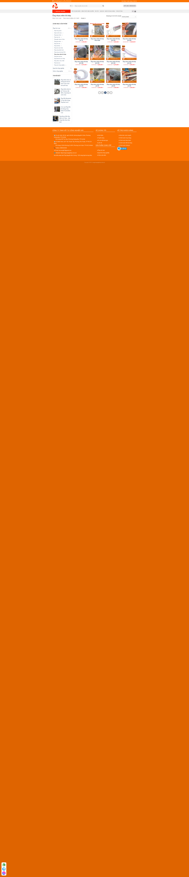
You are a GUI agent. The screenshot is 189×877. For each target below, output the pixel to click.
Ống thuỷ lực (57, 62)
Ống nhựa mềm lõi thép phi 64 (113, 85)
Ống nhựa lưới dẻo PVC (59, 52)
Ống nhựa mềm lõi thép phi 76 (81, 39)
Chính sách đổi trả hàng (126, 142)
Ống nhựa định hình (59, 50)
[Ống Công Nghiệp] (59, 6)
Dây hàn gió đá (57, 30)
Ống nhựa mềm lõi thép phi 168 (81, 62)
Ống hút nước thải (58, 47)
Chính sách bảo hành (125, 140)
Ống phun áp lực (58, 56)
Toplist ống (119, 11)
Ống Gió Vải (57, 43)
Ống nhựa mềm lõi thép (71, 18)
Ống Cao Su (57, 37)
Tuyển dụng (129, 1)
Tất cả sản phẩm (76, 11)
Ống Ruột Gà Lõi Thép (59, 58)
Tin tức (97, 11)
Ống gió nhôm (57, 41)
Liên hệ (135, 1)
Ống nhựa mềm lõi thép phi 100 (81, 85)
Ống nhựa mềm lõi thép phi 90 (97, 85)
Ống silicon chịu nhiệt (59, 60)
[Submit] (103, 6)
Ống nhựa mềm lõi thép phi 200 (129, 39)
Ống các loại (101, 150)
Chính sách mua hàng (125, 137)
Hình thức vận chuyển (87, 11)
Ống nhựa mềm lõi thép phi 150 (97, 62)
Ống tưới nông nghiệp (59, 65)
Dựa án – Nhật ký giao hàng (107, 11)
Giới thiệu (124, 1)
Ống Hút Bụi (57, 45)
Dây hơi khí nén (58, 32)
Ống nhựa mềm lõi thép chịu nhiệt (97, 39)
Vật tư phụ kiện (102, 155)
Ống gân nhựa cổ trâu (59, 39)
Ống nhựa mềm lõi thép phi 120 (113, 62)
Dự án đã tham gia (103, 140)
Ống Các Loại (56, 18)
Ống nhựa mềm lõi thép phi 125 (113, 39)
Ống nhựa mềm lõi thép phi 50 (129, 85)
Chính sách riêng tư (125, 145)
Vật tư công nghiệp (58, 71)
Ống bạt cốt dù (57, 35)
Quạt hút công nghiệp (58, 68)
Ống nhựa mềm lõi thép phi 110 (129, 62)
